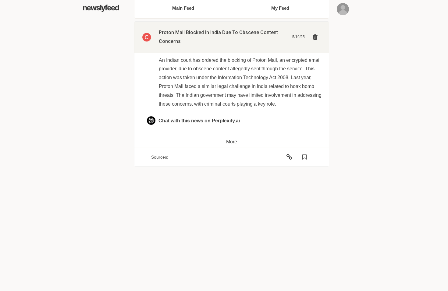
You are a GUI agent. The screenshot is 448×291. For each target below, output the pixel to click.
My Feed (280, 8)
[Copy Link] (289, 157)
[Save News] (304, 157)
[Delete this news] (315, 37)
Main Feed (183, 8)
